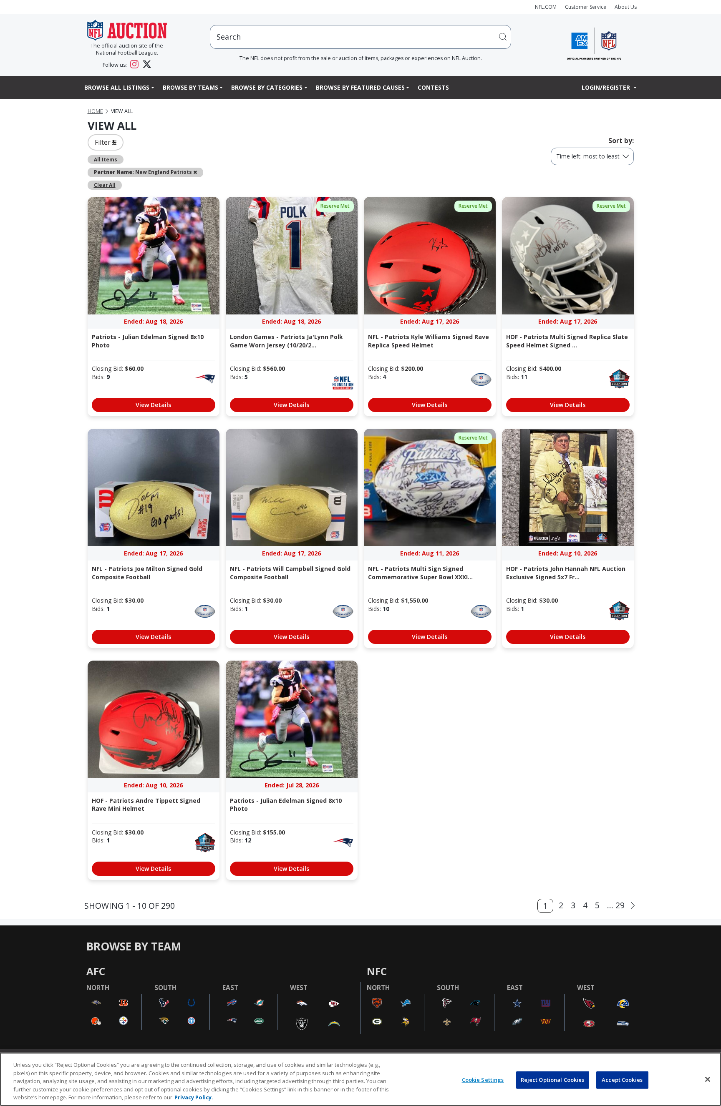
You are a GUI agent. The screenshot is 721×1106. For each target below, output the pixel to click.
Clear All (105, 184)
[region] (360, 1079)
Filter (103, 142)
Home (95, 111)
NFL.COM (546, 6)
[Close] (707, 1079)
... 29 (616, 905)
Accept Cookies (622, 1079)
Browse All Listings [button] (116, 87)
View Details (153, 405)
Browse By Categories (267, 87)
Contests (433, 87)
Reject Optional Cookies (553, 1079)
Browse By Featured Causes (360, 87)
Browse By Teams (190, 87)
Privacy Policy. (193, 1097)
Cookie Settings (483, 1079)
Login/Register (607, 87)
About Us (626, 6)
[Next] (633, 906)
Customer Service (585, 6)
